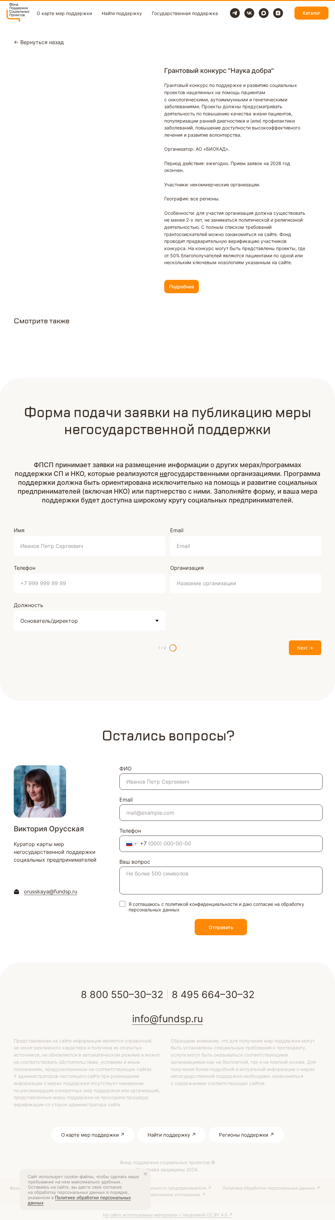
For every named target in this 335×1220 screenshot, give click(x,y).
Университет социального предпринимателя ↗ (161, 1188)
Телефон (24, 568)
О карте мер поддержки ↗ (93, 1135)
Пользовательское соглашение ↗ (169, 1194)
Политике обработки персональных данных (79, 1200)
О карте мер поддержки (64, 13)
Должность (28, 605)
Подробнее (181, 286)
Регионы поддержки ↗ (246, 1135)
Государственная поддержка (185, 13)
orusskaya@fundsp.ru (50, 891)
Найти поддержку (122, 13)
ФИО (125, 768)
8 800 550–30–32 (122, 994)
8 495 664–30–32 (213, 994)
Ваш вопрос (134, 861)
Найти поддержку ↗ (172, 1135)
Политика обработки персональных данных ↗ (271, 1188)
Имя (19, 530)
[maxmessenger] (264, 13)
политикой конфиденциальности (201, 904)
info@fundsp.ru (167, 1019)
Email (177, 530)
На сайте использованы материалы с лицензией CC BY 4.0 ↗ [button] (168, 1214)
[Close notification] (145, 1174)
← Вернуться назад (39, 42)
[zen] (278, 13)
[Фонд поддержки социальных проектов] (235, 13)
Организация (187, 568)
